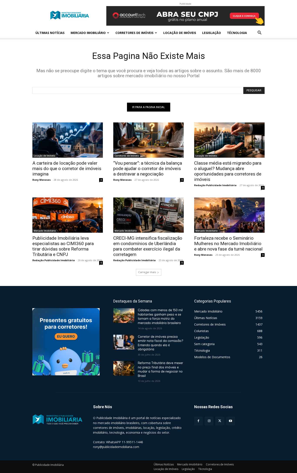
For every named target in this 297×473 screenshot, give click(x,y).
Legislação (211, 33)
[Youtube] (230, 421)
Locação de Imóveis (179, 33)
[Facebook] (198, 421)
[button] (259, 33)
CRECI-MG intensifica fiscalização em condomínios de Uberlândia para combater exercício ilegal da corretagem (147, 246)
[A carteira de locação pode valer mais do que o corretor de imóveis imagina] (67, 140)
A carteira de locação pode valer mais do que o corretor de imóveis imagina (66, 168)
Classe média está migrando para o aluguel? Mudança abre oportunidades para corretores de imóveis (227, 171)
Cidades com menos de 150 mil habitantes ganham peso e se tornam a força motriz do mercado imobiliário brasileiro (160, 316)
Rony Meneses (41, 179)
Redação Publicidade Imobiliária (215, 185)
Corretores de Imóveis (134, 33)
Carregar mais (147, 272)
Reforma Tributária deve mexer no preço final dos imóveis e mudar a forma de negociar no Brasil (160, 369)
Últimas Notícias (50, 33)
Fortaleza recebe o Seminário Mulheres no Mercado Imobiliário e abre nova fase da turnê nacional (228, 244)
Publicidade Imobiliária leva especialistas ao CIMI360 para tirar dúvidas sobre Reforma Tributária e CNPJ (63, 246)
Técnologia (237, 33)
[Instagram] (209, 421)
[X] (219, 421)
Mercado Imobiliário (88, 33)
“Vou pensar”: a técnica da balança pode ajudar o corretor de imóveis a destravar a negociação (147, 168)
